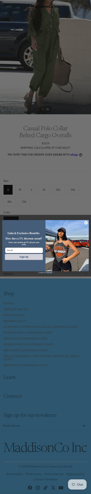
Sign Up (23, 256)
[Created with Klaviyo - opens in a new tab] (45, 272)
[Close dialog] (86, 223)
